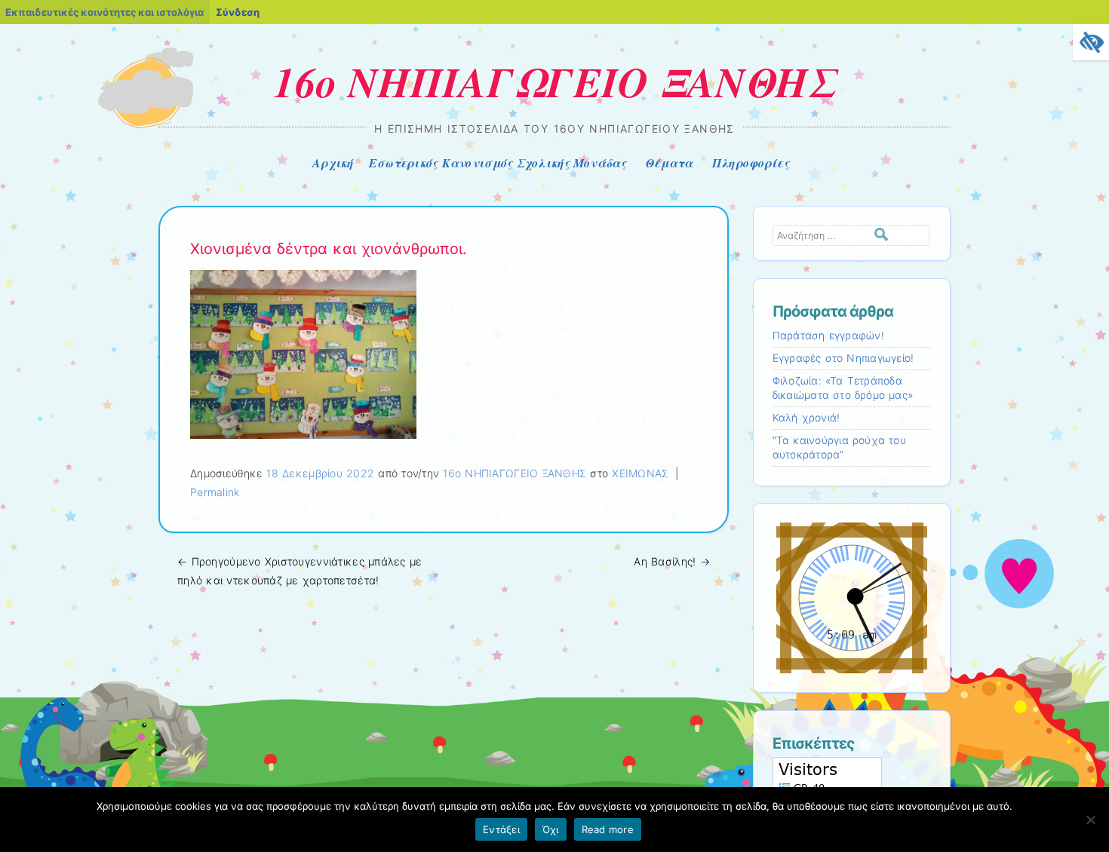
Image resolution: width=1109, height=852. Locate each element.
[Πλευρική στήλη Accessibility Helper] (1091, 42)
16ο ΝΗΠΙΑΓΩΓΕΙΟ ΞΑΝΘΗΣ (555, 81)
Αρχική (333, 163)
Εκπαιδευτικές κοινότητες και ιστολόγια (104, 12)
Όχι (550, 829)
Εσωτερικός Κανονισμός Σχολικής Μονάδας (497, 163)
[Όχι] (1090, 819)
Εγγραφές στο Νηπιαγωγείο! (843, 358)
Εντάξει (501, 829)
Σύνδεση (238, 12)
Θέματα (669, 163)
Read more (608, 829)
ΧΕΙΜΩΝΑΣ (640, 473)
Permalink (215, 492)
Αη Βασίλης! (671, 561)
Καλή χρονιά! (806, 418)
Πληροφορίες (750, 163)
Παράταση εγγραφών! (828, 335)
